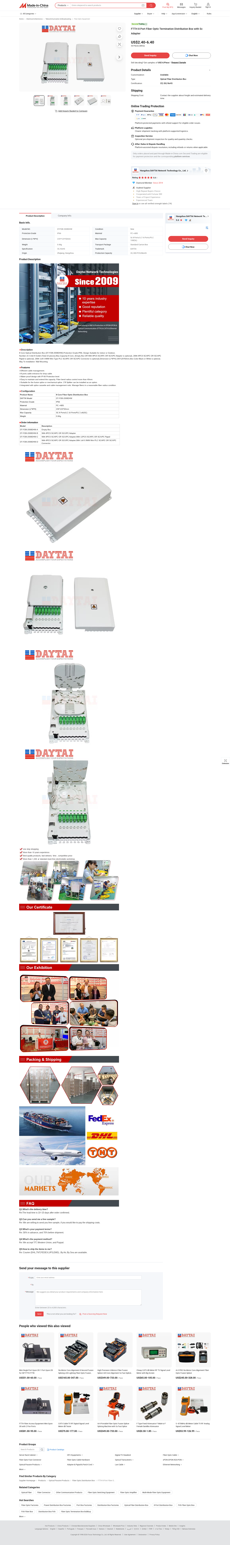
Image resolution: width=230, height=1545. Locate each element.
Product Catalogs (56, 1449)
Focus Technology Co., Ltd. (97, 1534)
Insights (182, 1526)
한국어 (136, 1529)
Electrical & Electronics (34, 19)
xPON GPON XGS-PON (172, 1459)
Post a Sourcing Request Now (93, 1314)
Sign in (208, 7)
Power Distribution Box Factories (57, 1505)
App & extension (178, 13)
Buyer (149, 13)
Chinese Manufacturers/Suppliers (83, 1526)
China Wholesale (104, 1526)
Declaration (142, 1534)
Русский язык (91, 1529)
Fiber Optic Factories (29, 1505)
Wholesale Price (118, 1526)
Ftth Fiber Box (27, 1511)
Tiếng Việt (176, 1529)
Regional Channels (146, 1526)
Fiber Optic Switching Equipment (101, 1492)
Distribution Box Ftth (47, 1511)
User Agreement (130, 1534)
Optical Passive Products (29, 1464)
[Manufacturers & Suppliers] (33, 5)
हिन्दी (150, 1529)
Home (21, 19)
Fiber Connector (43, 1492)
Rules (209, 13)
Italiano (101, 1529)
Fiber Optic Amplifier (128, 1492)
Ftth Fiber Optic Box (186, 1505)
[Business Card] (207, 227)
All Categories (28, 13)
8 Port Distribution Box (163, 1505)
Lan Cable (119, 1464)
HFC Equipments (74, 1455)
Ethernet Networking (171, 1464)
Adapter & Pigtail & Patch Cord (79, 1464)
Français (80, 1529)
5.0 (178, 220)
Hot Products (50, 1526)
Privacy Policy (154, 1534)
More (21, 1516)
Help (163, 13)
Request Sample (178, 62)
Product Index (161, 1526)
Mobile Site (173, 1526)
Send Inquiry (150, 55)
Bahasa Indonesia (188, 1529)
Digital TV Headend (123, 1455)
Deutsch (110, 1529)
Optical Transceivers (123, 1459)
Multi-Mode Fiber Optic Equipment (156, 1492)
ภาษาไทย (158, 1529)
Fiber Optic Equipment (82, 19)
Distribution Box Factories (108, 1505)
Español (61, 1529)
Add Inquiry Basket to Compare (72, 110)
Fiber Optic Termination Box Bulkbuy (76, 1511)
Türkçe (167, 1529)
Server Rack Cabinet (27, 1455)
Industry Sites (132, 1526)
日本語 (144, 1529)
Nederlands (120, 1529)
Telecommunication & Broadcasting (58, 19)
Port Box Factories (84, 1505)
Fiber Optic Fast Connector (30, 1459)
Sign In (135, 203)
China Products (63, 1526)
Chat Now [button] (193, 55)
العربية (129, 1529)
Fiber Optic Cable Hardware (78, 1459)
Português (70, 1529)
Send (39, 1314)
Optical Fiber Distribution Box (136, 1505)
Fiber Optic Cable (170, 1455)
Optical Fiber (26, 1492)
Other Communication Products (69, 1492)
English (53, 1529)
